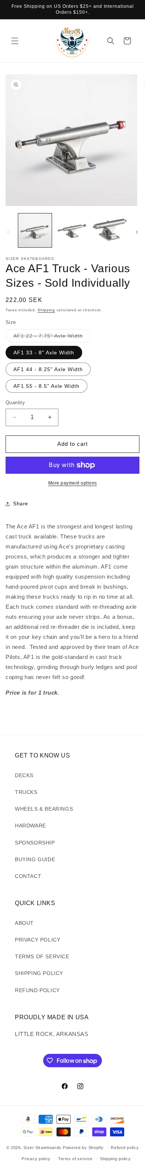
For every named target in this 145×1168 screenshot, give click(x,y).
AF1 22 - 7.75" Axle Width (52, 337)
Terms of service (75, 1158)
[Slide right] (137, 232)
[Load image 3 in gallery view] (109, 230)
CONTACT (28, 876)
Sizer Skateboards (42, 1147)
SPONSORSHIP (35, 843)
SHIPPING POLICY (39, 973)
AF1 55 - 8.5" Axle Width (46, 386)
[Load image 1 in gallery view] (35, 230)
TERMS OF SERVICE (42, 956)
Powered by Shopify (83, 1147)
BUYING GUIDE (35, 859)
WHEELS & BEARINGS (44, 809)
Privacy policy (36, 1158)
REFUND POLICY (37, 990)
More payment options (72, 483)
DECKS (24, 775)
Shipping (46, 310)
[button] (15, 41)
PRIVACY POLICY (37, 940)
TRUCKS (26, 792)
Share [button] (20, 503)
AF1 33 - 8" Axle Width (43, 352)
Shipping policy (115, 1158)
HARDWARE (30, 825)
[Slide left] (8, 232)
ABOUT (24, 923)
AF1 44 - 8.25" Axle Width (48, 369)
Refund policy (125, 1147)
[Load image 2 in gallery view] (72, 230)
